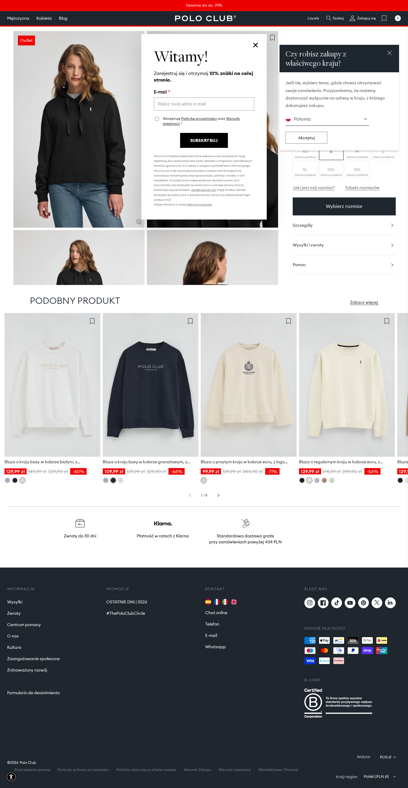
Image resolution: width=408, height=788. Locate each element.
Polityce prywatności (199, 204)
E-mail (162, 92)
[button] (11, 777)
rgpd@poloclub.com (203, 189)
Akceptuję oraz (201, 121)
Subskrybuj (204, 140)
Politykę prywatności (199, 118)
